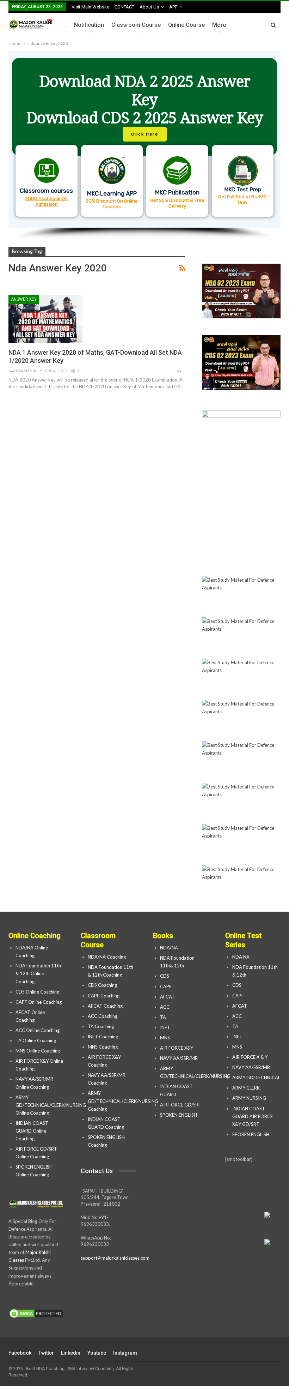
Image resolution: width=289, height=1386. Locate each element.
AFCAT (167, 997)
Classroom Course (136, 25)
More (219, 25)
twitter (46, 1353)
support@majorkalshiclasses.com (115, 1258)
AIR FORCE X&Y (177, 1048)
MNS (165, 1037)
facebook (19, 1353)
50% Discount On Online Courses (112, 203)
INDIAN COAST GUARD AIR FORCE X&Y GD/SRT (252, 1116)
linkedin (70, 1353)
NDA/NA (169, 947)
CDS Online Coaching (37, 992)
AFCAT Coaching (105, 1006)
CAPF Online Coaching (39, 1002)
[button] (144, 139)
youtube (96, 1353)
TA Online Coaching (36, 1040)
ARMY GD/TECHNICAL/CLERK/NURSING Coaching (123, 1100)
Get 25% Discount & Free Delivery (177, 203)
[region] (144, 145)
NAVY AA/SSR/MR (179, 1058)
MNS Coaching (103, 1047)
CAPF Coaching (103, 995)
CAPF (166, 986)
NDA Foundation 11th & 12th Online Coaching (38, 973)
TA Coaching (101, 1026)
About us (149, 7)
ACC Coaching (102, 1016)
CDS (164, 976)
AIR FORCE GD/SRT (181, 1105)
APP (173, 7)
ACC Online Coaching (38, 1030)
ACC (165, 1007)
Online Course (186, 25)
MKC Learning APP (112, 193)
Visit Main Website (90, 7)
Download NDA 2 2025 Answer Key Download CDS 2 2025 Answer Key (144, 99)
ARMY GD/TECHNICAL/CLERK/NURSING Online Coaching (51, 1105)
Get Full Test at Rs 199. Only (242, 199)
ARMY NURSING (249, 1098)
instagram (125, 1353)
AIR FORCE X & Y (250, 1057)
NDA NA (241, 957)
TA (163, 1017)
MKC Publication (177, 192)
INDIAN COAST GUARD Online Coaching (32, 1130)
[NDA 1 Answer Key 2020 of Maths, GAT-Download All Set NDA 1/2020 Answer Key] (45, 318)
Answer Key (24, 299)
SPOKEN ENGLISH (179, 1115)
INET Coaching (103, 1036)
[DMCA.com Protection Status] (36, 1313)
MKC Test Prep (242, 189)
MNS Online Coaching (38, 1051)
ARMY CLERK (246, 1088)
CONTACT (124, 7)
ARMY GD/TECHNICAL (256, 1077)
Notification (89, 25)
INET (165, 1027)
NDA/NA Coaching (107, 957)
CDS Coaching (102, 985)
